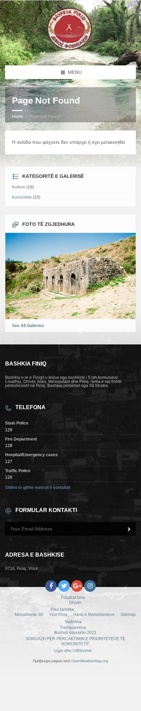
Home (17, 116)
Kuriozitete (22, 197)
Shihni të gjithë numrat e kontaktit (37, 487)
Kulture (18, 187)
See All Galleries (28, 325)
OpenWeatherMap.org (89, 661)
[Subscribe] (129, 529)
